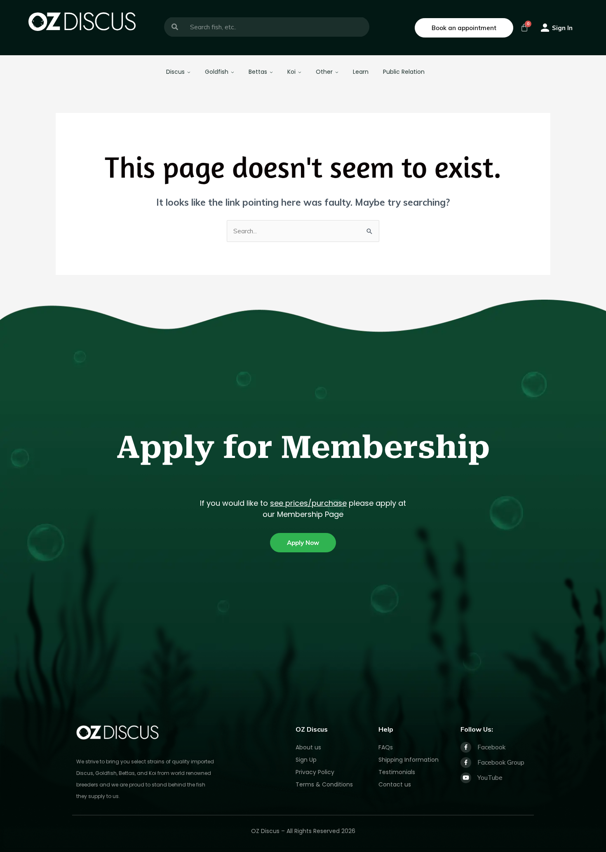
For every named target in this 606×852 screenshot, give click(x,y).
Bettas (258, 72)
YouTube (490, 778)
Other (324, 72)
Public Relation (404, 72)
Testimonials (396, 772)
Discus (175, 72)
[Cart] (524, 27)
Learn (361, 72)
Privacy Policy (315, 772)
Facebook (491, 747)
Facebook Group (500, 762)
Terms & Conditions (324, 784)
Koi (291, 72)
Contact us (394, 784)
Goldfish (216, 72)
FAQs (385, 747)
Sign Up (306, 760)
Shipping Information (408, 760)
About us (308, 747)
